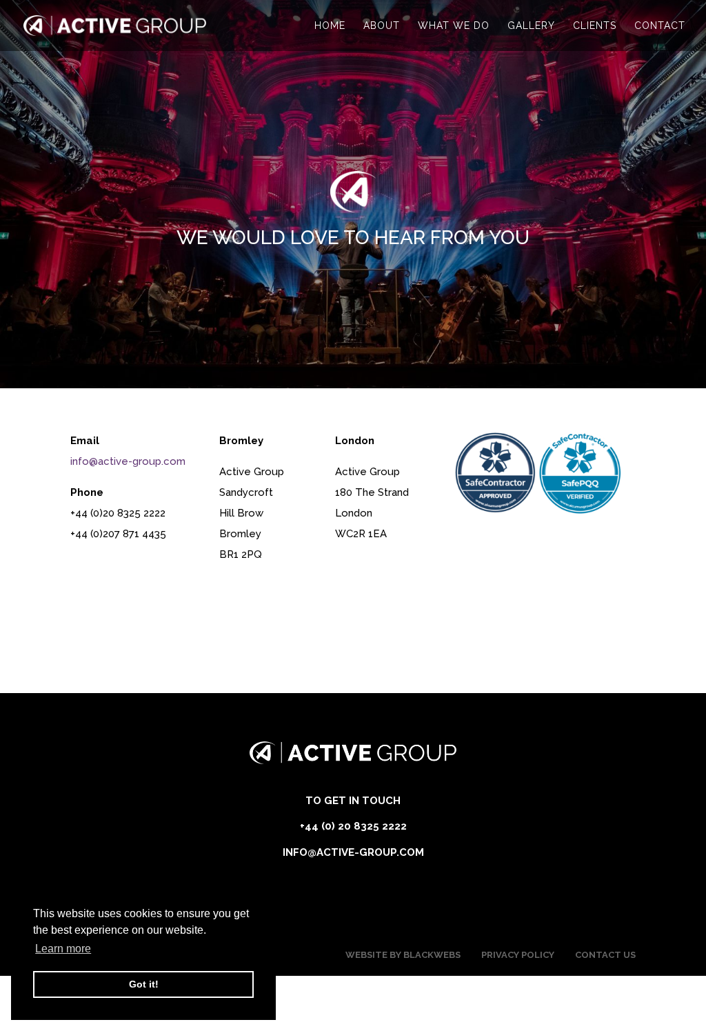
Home (329, 26)
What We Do (454, 26)
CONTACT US (605, 955)
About (381, 26)
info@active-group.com (127, 461)
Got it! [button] (144, 984)
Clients (594, 26)
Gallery (531, 26)
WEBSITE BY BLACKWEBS (403, 955)
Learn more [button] (63, 948)
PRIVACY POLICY (517, 955)
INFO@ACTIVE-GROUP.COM (353, 852)
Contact (659, 26)
